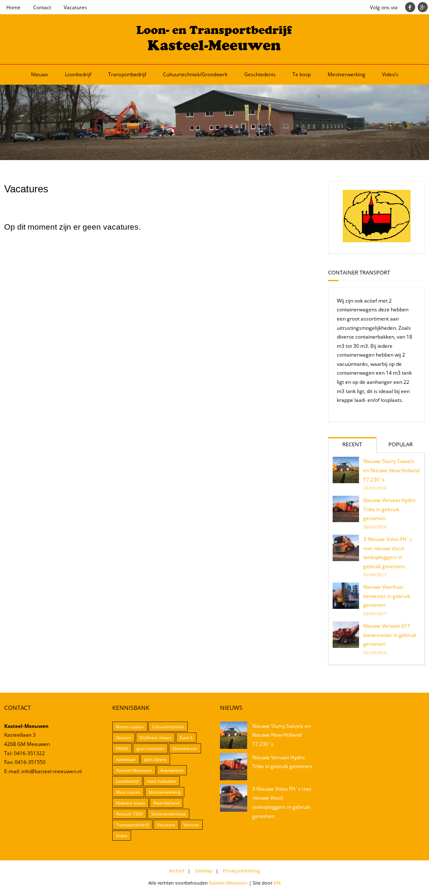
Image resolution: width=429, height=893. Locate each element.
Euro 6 (186, 737)
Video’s (390, 74)
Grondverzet (185, 748)
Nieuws (39, 74)
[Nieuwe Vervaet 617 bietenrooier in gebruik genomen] (346, 634)
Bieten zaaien (130, 727)
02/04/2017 (375, 574)
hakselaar (126, 759)
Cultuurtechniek (168, 727)
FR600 (122, 748)
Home (13, 7)
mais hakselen (161, 781)
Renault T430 (129, 814)
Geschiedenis (260, 74)
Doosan (123, 737)
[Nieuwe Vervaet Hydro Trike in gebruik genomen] (346, 509)
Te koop (301, 74)
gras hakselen (150, 748)
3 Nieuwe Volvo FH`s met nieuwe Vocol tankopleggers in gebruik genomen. (387, 553)
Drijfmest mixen (155, 737)
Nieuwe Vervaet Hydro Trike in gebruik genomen (389, 509)
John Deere (155, 759)
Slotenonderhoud (168, 814)
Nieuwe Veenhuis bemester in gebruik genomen (386, 595)
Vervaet (191, 825)
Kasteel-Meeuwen (134, 770)
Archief (176, 870)
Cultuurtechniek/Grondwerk (195, 74)
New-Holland (166, 803)
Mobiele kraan (130, 803)
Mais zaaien (128, 792)
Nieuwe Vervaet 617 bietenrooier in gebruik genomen (389, 634)
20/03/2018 (375, 488)
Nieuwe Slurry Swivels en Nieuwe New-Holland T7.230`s (391, 470)
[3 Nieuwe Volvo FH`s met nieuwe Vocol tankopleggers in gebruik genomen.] (346, 548)
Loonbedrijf (78, 74)
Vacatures (75, 7)
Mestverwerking (346, 74)
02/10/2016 (375, 652)
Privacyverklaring (241, 870)
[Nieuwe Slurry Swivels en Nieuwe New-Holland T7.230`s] (346, 470)
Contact (42, 7)
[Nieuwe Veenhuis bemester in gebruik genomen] (346, 595)
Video (121, 836)
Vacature (166, 825)
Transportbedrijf (127, 74)
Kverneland (171, 770)
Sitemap (203, 870)
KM (277, 883)
